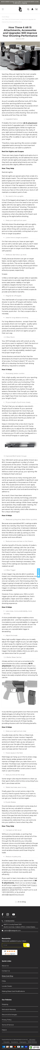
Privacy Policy (6, 1020)
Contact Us (6, 971)
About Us (5, 966)
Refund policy (32, 1039)
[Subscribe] (26, 945)
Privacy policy (6, 1042)
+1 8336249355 (9, 921)
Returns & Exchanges (9, 1014)
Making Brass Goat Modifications (13, 991)
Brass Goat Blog (7, 976)
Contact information (32, 1042)
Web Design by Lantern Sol (22, 1039)
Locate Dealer (7, 986)
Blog (7, 16)
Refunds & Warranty (9, 1009)
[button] (3, 9)
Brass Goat (9, 1039)
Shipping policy (23, 1042)
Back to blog (20, 902)
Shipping (5, 1004)
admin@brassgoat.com (12, 930)
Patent (4, 1030)
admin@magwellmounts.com (13, 894)
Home (3, 16)
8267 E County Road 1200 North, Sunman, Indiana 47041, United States (19, 926)
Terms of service (14, 1042)
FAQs (4, 981)
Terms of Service (8, 1025)
